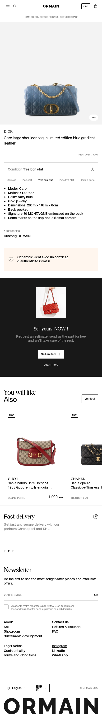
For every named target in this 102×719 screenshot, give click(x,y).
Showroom (12, 631)
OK (96, 595)
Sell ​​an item (48, 354)
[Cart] (95, 6)
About (8, 622)
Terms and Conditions (20, 655)
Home (27, 17)
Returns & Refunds (66, 627)
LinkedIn (58, 651)
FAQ (55, 631)
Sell (85, 6)
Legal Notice (13, 646)
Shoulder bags (49, 17)
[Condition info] (92, 169)
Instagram (59, 646)
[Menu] (7, 6)
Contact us (60, 622)
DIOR (34, 17)
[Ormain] (51, 6)
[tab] (4, 551)
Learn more (51, 364)
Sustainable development (23, 636)
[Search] (15, 6)
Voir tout (90, 398)
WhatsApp (60, 655)
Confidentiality (14, 651)
